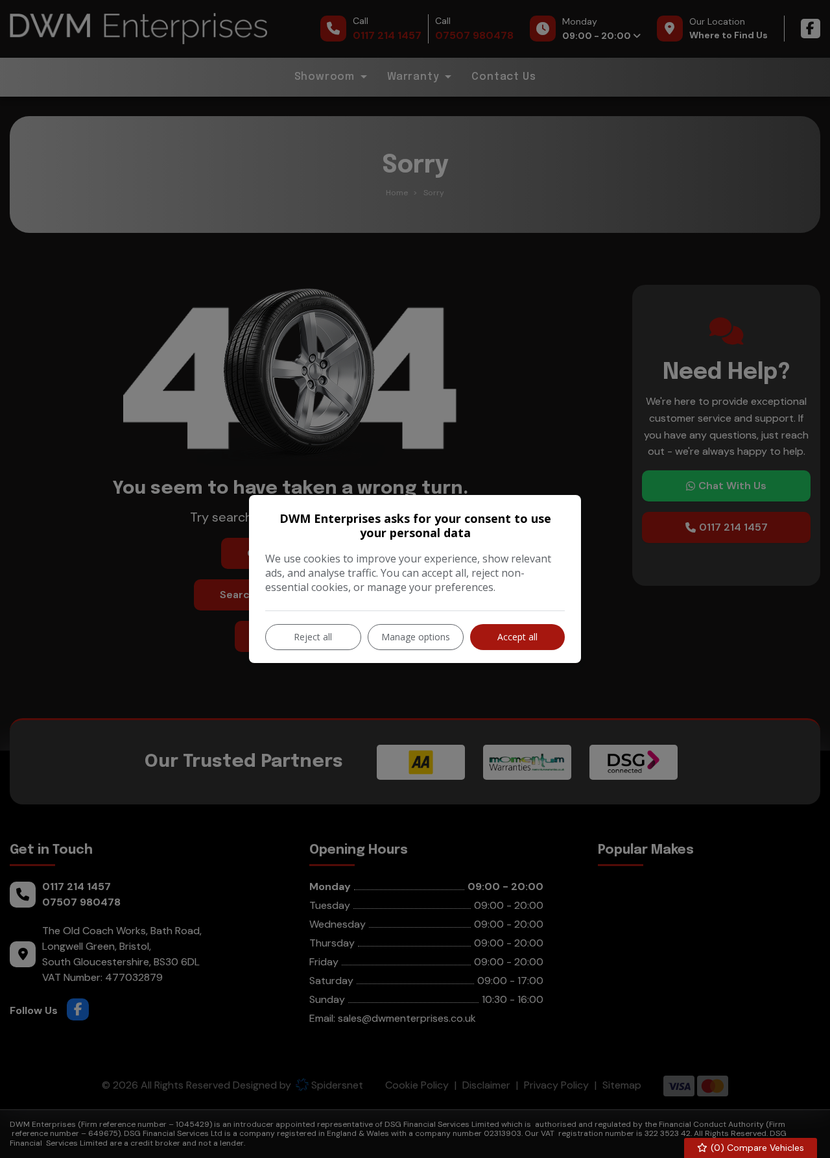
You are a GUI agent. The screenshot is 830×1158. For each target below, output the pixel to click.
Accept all (517, 637)
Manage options (415, 637)
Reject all (313, 637)
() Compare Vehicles (756, 1147)
